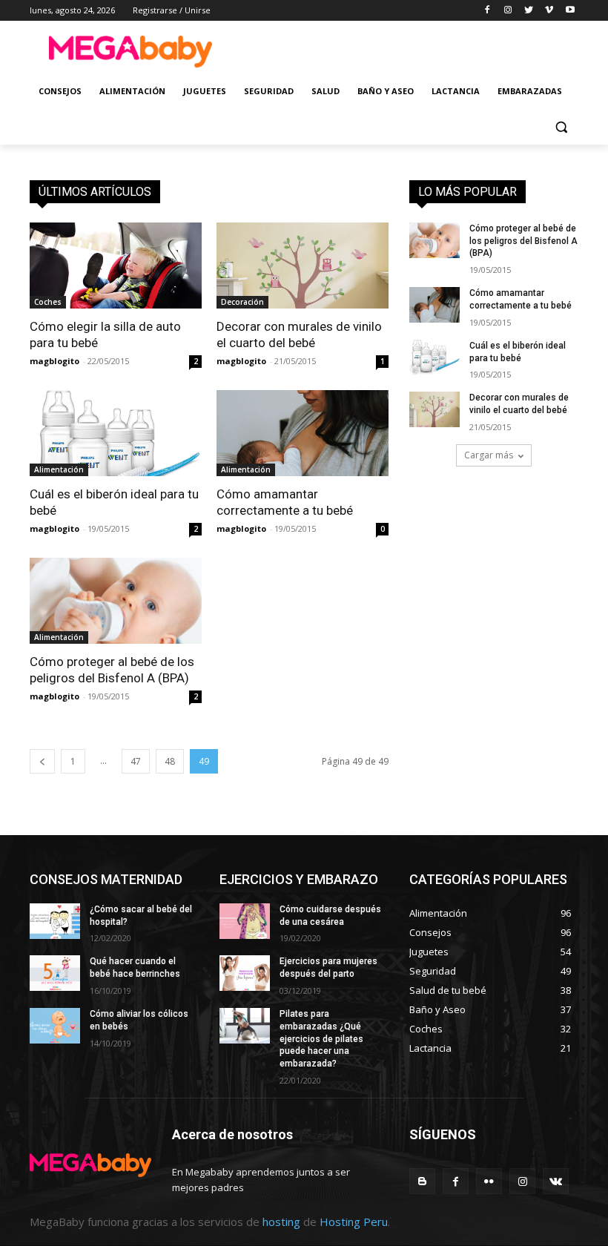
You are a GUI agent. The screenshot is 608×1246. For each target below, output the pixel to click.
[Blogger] (422, 1181)
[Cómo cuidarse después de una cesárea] (244, 921)
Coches (48, 302)
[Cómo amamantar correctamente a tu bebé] (303, 433)
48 (170, 761)
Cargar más (488, 455)
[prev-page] (42, 761)
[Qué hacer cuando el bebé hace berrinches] (55, 973)
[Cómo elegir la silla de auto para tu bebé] (116, 265)
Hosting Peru (354, 1221)
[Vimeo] (549, 10)
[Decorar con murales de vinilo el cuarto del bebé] (303, 265)
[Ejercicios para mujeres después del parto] (244, 973)
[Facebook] (487, 10)
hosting (281, 1221)
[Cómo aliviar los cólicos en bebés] (55, 1026)
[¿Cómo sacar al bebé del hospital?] (55, 921)
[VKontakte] (556, 1181)
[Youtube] (569, 10)
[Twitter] (529, 10)
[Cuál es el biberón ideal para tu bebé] (116, 433)
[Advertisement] (404, 49)
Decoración (242, 302)
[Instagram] (508, 10)
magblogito (54, 360)
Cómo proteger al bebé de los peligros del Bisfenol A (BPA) (523, 241)
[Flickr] (489, 1181)
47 (135, 761)
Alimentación (59, 469)
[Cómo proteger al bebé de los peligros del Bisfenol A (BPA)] (116, 601)
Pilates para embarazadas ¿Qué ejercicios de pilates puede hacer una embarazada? (321, 1039)
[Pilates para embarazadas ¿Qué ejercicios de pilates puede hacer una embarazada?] (244, 1026)
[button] (560, 127)
